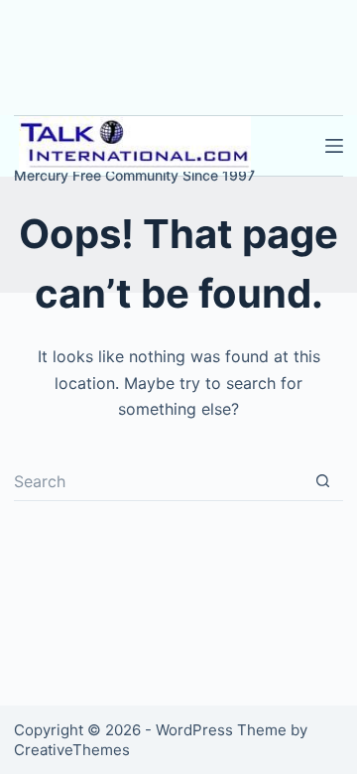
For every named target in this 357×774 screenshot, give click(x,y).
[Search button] (323, 481)
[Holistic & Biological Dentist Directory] (134, 144)
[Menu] (334, 146)
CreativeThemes (72, 749)
